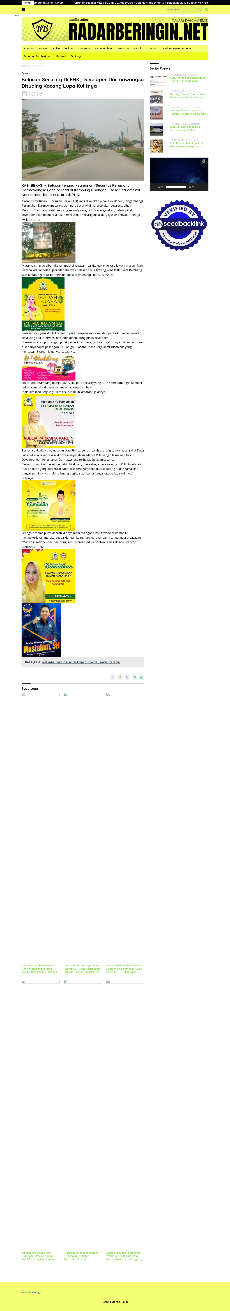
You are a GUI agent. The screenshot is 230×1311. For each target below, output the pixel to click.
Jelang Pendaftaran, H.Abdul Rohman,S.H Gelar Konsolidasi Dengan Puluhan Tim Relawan (82, 969)
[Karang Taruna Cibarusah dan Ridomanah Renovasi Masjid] (156, 96)
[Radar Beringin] (115, 29)
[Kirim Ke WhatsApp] (141, 677)
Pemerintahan (103, 48)
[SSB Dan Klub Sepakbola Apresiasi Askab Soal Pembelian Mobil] (156, 129)
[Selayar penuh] (204, 187)
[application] (179, 174)
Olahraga (84, 48)
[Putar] (154, 187)
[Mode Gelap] (206, 9)
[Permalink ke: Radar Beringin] (24, 93)
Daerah (43, 48)
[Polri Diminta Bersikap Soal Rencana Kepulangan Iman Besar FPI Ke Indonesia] (156, 146)
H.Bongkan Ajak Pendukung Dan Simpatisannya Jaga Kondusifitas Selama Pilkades (39, 969)
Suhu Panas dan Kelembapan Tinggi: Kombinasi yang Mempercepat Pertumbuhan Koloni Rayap (188, 79)
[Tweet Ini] (120, 677)
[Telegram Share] (134, 677)
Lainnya (121, 48)
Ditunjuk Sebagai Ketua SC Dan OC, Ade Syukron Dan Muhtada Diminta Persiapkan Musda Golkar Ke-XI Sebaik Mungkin (110, 2)
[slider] (176, 187)
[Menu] (24, 9)
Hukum (69, 48)
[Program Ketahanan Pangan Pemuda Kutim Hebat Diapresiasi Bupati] (83, 1114)
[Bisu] (198, 187)
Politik (56, 48)
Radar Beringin (36, 92)
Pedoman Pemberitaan (177, 48)
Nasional (29, 48)
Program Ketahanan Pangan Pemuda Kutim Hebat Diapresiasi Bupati (81, 1256)
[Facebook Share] (113, 677)
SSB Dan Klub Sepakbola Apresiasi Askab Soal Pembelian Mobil (185, 128)
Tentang (153, 48)
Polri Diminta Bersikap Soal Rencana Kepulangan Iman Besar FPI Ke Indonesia (186, 145)
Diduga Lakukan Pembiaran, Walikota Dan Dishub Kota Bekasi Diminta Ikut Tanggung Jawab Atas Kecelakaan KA (124, 1256)
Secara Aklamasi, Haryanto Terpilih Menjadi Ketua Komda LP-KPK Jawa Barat (188, 112)
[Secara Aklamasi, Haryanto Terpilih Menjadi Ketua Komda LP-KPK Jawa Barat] (156, 113)
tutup (16, 15)
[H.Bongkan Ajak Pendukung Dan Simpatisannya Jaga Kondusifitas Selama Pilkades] (41, 827)
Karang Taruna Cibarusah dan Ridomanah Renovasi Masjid (188, 96)
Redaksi (138, 48)
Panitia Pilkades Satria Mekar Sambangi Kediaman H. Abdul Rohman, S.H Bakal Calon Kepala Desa (124, 969)
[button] (199, 9)
